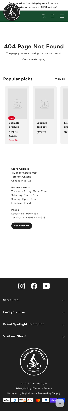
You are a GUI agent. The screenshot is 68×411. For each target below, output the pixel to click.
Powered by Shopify (49, 393)
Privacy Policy (23, 388)
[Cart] (52, 16)
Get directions (21, 225)
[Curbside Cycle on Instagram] (21, 285)
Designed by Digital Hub (21, 393)
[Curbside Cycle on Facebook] (34, 285)
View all (60, 78)
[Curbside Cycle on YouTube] (46, 285)
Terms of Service (42, 388)
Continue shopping (34, 59)
